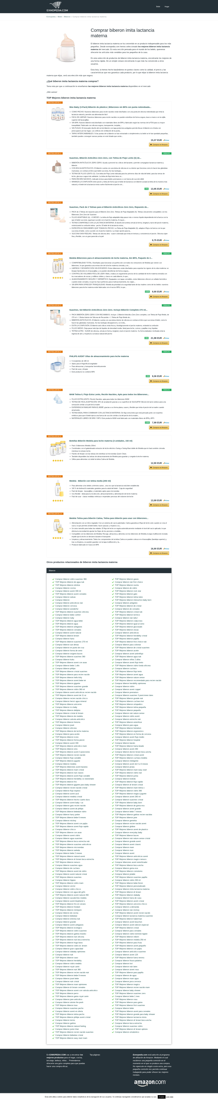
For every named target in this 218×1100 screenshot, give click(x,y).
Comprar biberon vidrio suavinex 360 (71, 579)
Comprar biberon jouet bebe (67, 978)
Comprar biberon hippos (65, 880)
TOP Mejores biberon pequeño (128, 710)
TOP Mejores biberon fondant (67, 907)
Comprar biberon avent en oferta (69, 1011)
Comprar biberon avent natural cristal (71, 874)
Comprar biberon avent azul (67, 794)
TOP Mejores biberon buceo (127, 835)
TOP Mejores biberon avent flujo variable (72, 776)
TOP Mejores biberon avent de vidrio (70, 871)
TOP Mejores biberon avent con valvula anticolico (76, 990)
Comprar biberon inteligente (126, 761)
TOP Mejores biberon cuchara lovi (129, 701)
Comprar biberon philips (65, 668)
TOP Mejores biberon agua (66, 624)
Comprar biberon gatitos (65, 1023)
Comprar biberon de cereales (127, 609)
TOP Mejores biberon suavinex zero (130, 993)
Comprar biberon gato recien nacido (70, 806)
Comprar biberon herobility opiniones (130, 683)
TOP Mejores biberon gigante (67, 683)
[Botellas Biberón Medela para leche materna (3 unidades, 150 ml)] (58, 448)
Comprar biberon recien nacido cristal (71, 788)
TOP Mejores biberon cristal (127, 928)
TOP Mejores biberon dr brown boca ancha (133, 1020)
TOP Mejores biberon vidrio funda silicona (132, 665)
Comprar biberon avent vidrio (67, 835)
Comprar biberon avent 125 (126, 955)
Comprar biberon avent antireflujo (129, 654)
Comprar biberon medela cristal (68, 797)
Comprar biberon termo (65, 1020)
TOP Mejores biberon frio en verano (70, 904)
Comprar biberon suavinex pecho (69, 1008)
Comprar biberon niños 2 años (127, 659)
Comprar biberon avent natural (68, 633)
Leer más (169, 1097)
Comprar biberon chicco (65, 829)
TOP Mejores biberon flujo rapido (129, 782)
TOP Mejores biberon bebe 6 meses (70, 817)
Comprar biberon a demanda (127, 907)
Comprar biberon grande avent (128, 841)
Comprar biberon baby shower (127, 990)
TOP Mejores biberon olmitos (67, 585)
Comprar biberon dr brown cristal (129, 785)
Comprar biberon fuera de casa (128, 898)
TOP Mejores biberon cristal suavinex (71, 671)
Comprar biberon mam (124, 847)
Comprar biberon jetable (125, 874)
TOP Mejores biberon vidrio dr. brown (71, 946)
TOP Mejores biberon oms (66, 749)
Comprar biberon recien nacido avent (130, 823)
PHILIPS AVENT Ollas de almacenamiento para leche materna (99, 356)
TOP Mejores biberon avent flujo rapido (71, 826)
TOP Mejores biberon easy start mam (71, 1038)
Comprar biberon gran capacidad (69, 949)
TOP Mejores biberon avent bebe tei (70, 680)
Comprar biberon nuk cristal (67, 981)
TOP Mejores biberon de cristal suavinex (132, 648)
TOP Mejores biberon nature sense (130, 677)
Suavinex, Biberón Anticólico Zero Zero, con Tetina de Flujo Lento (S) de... (105, 158)
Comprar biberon (62, 600)
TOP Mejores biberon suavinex (68, 877)
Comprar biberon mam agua (127, 978)
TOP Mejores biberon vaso (66, 958)
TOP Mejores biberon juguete (67, 761)
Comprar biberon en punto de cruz (69, 648)
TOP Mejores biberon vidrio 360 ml (70, 689)
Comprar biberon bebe (124, 1008)
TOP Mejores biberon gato (126, 594)
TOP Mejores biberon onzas (127, 630)
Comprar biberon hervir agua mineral (70, 701)
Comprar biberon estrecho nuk (128, 719)
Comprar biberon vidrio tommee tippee (131, 934)
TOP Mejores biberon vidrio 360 (128, 791)
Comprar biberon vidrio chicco (68, 889)
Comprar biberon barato (125, 743)
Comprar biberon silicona (66, 728)
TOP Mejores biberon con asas (68, 832)
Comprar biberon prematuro (126, 692)
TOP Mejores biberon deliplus (67, 710)
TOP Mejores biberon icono (66, 737)
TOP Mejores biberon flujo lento (128, 671)
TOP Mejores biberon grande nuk (129, 698)
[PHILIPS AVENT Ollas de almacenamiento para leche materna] (58, 364)
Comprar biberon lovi (124, 963)
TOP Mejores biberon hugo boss (69, 943)
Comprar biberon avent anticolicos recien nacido (75, 692)
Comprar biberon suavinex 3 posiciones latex (134, 695)
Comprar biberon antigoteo (126, 603)
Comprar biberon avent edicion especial (132, 925)
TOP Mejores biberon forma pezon (69, 740)
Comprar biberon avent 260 (126, 749)
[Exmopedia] (57, 6)
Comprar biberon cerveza (66, 606)
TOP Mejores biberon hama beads (129, 746)
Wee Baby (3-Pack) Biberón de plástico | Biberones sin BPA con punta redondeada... (110, 107)
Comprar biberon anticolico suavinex (130, 952)
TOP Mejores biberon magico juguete (130, 794)
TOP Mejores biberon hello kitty (68, 677)
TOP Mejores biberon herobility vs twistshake (74, 779)
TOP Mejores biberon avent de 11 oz (70, 695)
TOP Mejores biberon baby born (128, 803)
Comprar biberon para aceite (67, 734)
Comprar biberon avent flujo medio (129, 737)
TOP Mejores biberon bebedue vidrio (70, 812)
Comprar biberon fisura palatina (128, 961)
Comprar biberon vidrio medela (68, 963)
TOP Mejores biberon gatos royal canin (71, 996)
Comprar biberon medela (65, 764)
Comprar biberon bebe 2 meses (68, 853)
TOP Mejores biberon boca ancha (129, 865)
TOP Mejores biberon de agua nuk (69, 582)
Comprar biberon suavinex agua (68, 865)
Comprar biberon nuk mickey (127, 910)
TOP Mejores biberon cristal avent (129, 755)
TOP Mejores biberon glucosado (128, 627)
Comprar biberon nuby (64, 618)
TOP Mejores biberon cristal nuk (128, 612)
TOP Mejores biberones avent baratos (71, 767)
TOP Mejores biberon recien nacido (70, 755)
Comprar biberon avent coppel (127, 689)
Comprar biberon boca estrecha (128, 1023)
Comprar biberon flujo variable (68, 758)
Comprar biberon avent (124, 853)
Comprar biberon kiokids (125, 779)
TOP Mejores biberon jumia (126, 776)
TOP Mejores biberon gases (127, 579)
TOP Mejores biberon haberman (128, 919)
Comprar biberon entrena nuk (67, 919)
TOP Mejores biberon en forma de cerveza (133, 734)
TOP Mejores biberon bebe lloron (129, 883)
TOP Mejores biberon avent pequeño (130, 946)
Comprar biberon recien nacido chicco (71, 698)
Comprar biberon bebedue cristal (69, 1035)
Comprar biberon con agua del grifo (70, 892)
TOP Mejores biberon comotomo (128, 871)
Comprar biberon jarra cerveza (128, 981)
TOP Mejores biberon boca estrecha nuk (72, 841)
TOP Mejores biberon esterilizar (128, 722)
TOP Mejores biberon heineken (128, 728)
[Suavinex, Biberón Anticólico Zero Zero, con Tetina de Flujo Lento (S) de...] (58, 165)
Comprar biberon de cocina (66, 913)
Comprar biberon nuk (64, 955)
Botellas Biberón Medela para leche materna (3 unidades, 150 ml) (100, 441)
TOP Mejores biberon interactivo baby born (133, 600)
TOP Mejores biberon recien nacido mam (132, 987)
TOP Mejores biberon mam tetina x (130, 788)
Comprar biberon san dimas (67, 645)
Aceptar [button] (161, 1097)
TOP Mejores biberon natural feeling (70, 1026)
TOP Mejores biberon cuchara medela (131, 758)
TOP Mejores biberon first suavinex (130, 1005)
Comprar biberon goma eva (126, 868)
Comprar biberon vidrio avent (127, 716)
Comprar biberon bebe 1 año (67, 665)
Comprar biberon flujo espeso (67, 791)
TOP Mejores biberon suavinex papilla (131, 877)
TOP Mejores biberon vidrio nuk (128, 773)
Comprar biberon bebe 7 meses (128, 812)
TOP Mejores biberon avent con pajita (71, 823)
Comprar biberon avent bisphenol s (70, 901)
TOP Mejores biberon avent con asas (71, 662)
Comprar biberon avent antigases (69, 925)
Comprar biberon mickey (65, 820)
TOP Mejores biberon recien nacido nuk (72, 972)
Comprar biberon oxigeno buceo (68, 654)
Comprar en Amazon (160, 144)
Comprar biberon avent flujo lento (129, 662)
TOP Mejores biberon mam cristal (69, 770)
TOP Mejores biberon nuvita (127, 585)
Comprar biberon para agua (126, 725)
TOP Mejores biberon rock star (128, 591)
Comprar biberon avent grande (128, 809)
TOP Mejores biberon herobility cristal (131, 636)
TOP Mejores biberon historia (67, 722)
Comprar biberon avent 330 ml (68, 591)
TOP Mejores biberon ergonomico (129, 731)
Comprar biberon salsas (65, 597)
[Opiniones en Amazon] (58, 278)
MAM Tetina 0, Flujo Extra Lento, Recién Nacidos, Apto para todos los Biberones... (109, 394)
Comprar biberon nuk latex (126, 967)
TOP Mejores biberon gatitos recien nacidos (133, 814)
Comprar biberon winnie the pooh (69, 1002)
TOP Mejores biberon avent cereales (70, 594)
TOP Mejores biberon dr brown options (131, 1029)
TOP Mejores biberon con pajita (128, 949)
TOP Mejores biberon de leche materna (72, 731)
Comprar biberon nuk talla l (126, 618)
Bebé (158, 6)
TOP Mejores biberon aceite (127, 651)
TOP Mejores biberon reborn (127, 937)
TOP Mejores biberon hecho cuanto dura (72, 800)
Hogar (167, 6)
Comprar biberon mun (124, 850)
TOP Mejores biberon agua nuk (128, 657)
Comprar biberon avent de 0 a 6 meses (131, 764)
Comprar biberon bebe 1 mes (127, 996)
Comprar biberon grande (65, 922)
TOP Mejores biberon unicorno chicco (131, 904)
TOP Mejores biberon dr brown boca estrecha (74, 859)
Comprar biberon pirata (124, 767)
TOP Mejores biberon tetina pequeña (130, 707)
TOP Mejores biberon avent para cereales (132, 1011)
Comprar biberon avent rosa (127, 969)
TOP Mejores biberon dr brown (128, 892)
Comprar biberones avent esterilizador (131, 862)
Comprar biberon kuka (64, 659)
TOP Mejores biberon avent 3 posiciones (72, 752)
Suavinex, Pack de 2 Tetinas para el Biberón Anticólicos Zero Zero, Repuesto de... (109, 207)
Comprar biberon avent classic (128, 844)
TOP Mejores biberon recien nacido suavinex (74, 1032)
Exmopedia (51, 17)
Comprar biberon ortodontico (127, 1032)
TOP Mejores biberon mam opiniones (71, 984)
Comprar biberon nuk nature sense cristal (132, 838)
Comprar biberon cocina (65, 588)
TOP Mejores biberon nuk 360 (68, 969)
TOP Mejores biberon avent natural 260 (72, 895)
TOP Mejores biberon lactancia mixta (130, 1017)
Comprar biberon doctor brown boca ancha (133, 752)
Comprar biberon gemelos (126, 820)
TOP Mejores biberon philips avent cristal (72, 1017)
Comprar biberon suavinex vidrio (128, 1026)
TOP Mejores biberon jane (126, 817)
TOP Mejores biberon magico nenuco (130, 859)
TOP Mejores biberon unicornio (68, 704)
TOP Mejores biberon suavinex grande (71, 686)
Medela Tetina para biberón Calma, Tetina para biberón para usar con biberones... (108, 518)
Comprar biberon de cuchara (67, 868)
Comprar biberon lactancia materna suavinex (134, 916)
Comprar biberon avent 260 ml (128, 797)
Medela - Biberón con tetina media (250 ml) (90, 481)
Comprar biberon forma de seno (68, 651)
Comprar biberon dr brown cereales (70, 987)
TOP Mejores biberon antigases (68, 627)
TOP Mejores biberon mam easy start (131, 770)
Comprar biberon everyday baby (128, 832)
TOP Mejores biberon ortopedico (128, 704)
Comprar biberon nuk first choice (129, 582)
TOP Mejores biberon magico (127, 984)
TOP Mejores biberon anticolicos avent (131, 856)
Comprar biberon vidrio (124, 686)
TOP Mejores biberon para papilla (129, 972)
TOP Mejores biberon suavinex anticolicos (73, 844)
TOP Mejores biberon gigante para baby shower (75, 785)
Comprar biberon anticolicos (127, 633)
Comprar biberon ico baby (66, 707)
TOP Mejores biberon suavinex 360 (70, 657)
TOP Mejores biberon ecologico (68, 928)
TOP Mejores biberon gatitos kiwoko (70, 934)
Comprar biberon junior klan (67, 1029)
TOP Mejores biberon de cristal (128, 606)
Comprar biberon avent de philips (69, 809)
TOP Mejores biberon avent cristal (129, 901)
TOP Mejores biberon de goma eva (129, 806)
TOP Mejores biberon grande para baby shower (135, 1014)
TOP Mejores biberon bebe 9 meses (70, 975)
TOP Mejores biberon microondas (69, 847)
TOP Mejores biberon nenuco (67, 862)
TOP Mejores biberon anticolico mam (71, 746)
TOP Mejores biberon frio (66, 782)
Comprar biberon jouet (64, 725)
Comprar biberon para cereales (128, 931)
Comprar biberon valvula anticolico (70, 719)
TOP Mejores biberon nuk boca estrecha (72, 940)
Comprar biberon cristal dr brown (69, 713)
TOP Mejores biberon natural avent (70, 856)
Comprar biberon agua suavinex (68, 838)
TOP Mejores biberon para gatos (128, 1002)
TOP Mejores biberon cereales (68, 630)
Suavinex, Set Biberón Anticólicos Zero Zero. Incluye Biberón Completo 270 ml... (108, 310)
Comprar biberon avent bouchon (128, 922)
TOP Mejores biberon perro (66, 993)
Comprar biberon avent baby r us (69, 803)
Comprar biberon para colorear (128, 645)
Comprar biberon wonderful (66, 609)
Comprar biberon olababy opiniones (70, 952)
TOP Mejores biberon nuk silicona (69, 937)
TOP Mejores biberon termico (127, 615)
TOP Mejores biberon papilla (127, 639)
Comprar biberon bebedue (66, 916)
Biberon (67, 17)
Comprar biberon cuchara (125, 668)
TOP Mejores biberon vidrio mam (69, 883)
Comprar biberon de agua (125, 975)
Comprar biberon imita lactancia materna (132, 889)
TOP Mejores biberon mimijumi (68, 910)
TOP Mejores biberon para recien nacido (72, 674)
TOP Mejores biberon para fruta (128, 943)
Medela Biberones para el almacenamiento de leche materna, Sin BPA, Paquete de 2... (110, 258)
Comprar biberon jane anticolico (68, 999)
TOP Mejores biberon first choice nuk (131, 642)
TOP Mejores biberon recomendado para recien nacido (138, 680)
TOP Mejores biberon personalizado (130, 886)
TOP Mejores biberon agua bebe (69, 621)
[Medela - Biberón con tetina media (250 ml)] (58, 488)
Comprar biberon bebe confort (68, 615)
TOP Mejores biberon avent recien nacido (132, 913)
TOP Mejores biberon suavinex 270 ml (71, 642)
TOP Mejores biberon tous (66, 1005)
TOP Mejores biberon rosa (126, 999)
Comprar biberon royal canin (67, 967)
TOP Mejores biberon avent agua (129, 674)
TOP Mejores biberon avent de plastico (131, 829)
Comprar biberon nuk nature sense (129, 713)
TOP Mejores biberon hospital (127, 740)
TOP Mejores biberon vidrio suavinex (71, 931)
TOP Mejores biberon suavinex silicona (72, 612)
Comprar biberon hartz (64, 639)
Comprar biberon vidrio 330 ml (128, 880)
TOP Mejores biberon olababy (127, 895)
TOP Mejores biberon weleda (67, 850)
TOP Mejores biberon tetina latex (129, 597)
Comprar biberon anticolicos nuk (69, 603)
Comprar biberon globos (125, 826)
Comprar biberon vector (65, 886)
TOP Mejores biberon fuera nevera (129, 958)
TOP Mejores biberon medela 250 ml (130, 940)
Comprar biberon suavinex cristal (129, 800)
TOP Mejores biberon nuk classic (69, 773)
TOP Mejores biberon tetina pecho (69, 1014)
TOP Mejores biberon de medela (69, 716)
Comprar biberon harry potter (67, 814)
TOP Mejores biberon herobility (68, 961)
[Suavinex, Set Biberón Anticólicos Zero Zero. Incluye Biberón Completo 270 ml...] (58, 317)
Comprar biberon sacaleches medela (70, 898)
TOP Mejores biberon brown (67, 636)
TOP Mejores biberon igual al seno (129, 624)
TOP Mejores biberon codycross (128, 621)
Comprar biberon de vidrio (126, 588)
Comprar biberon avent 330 (66, 743)
